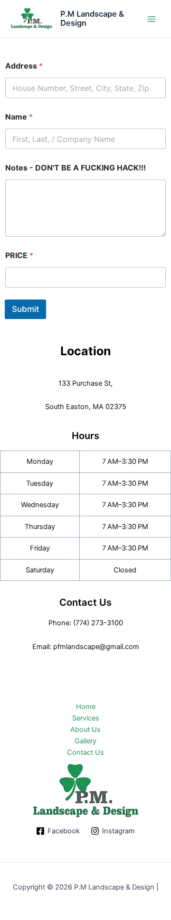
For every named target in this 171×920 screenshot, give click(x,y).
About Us (85, 729)
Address (24, 65)
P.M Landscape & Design (92, 18)
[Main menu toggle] (152, 19)
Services (85, 718)
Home (85, 706)
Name (19, 116)
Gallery (85, 741)
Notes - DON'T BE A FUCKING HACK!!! (75, 167)
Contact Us (85, 752)
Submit (25, 309)
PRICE (19, 255)
